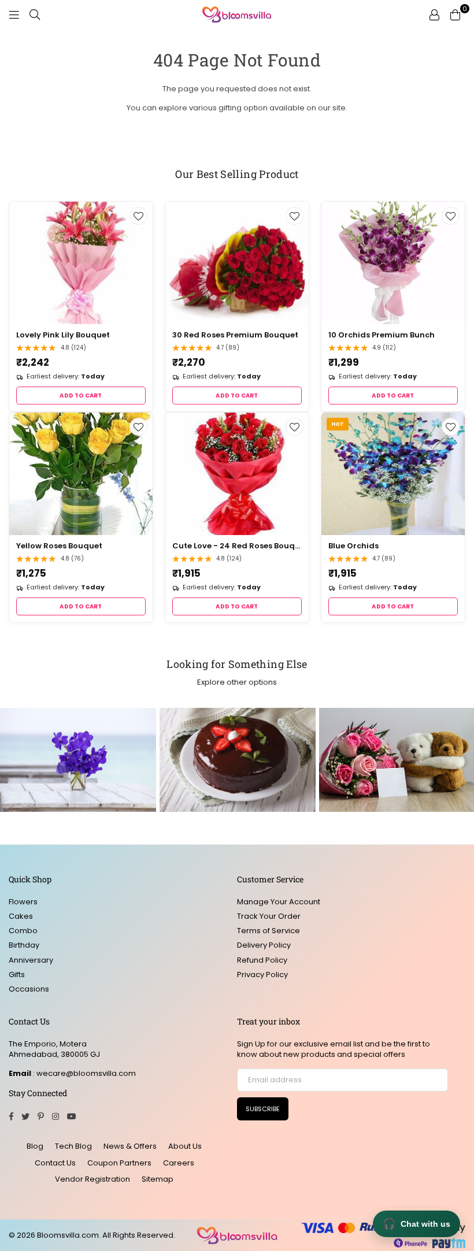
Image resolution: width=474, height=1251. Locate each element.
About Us (185, 1146)
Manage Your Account (278, 901)
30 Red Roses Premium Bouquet (235, 335)
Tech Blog (73, 1146)
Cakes (21, 916)
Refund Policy (262, 960)
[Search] (34, 14)
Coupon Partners (119, 1162)
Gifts (17, 974)
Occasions (29, 988)
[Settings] (434, 14)
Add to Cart (81, 395)
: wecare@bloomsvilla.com (83, 1073)
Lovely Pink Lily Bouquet (63, 335)
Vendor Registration (92, 1179)
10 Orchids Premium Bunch (381, 335)
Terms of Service (268, 930)
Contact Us (55, 1162)
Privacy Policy (262, 974)
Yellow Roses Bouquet (59, 546)
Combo (23, 930)
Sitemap (157, 1179)
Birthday (24, 945)
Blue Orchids (353, 546)
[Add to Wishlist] (138, 216)
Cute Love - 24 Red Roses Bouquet (237, 546)
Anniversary (31, 960)
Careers (178, 1162)
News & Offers (130, 1146)
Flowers (23, 901)
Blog (35, 1146)
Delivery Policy (264, 945)
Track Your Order (269, 916)
